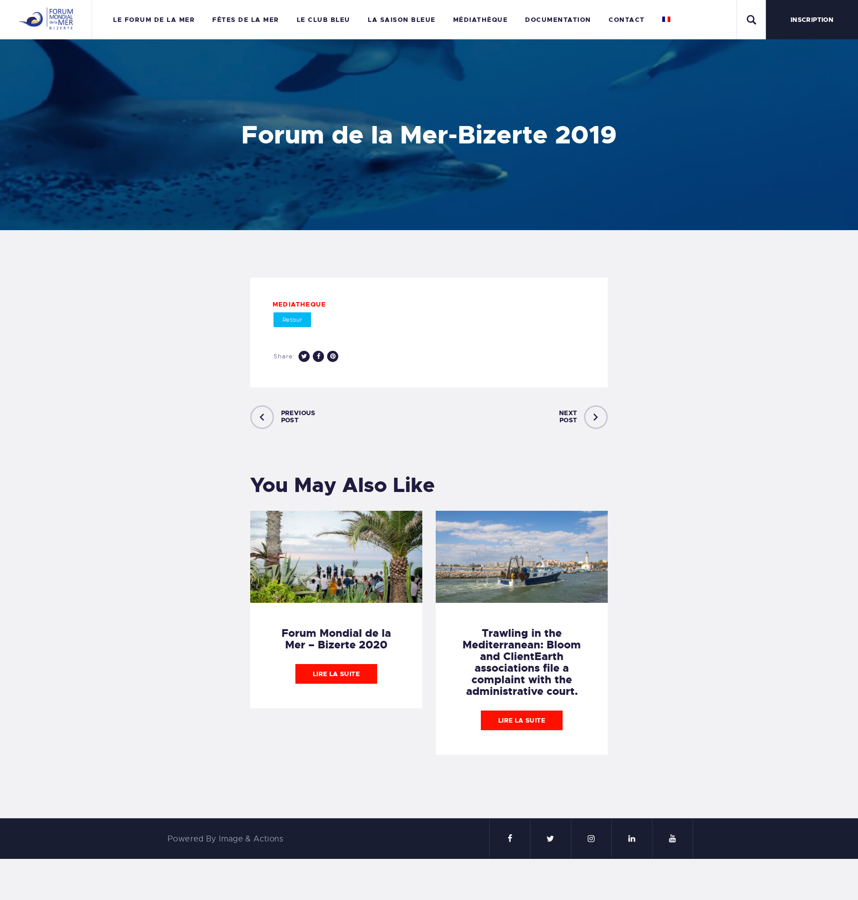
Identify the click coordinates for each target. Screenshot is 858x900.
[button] (292, 319)
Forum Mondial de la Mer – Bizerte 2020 (336, 639)
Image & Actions (251, 839)
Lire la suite (336, 674)
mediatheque (299, 304)
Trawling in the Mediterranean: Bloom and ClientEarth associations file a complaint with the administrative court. (522, 662)
